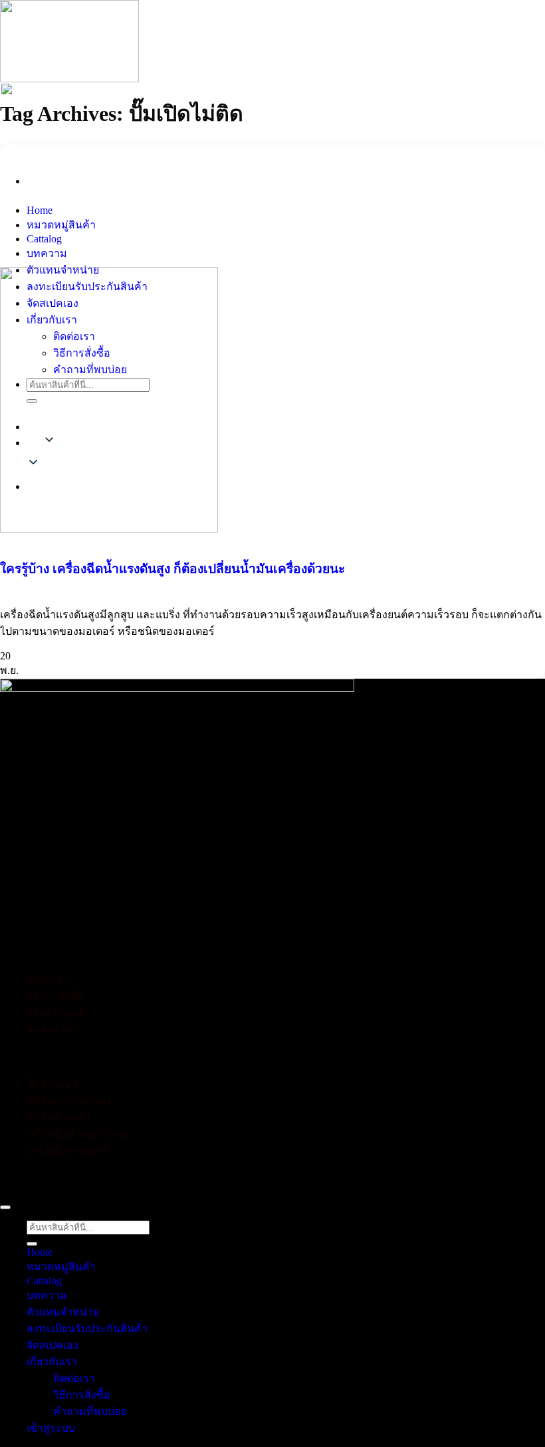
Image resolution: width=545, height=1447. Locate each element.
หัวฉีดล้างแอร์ (59, 1117)
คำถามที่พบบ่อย (90, 369)
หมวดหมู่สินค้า (61, 224)
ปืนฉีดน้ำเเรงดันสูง (69, 1100)
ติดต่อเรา (74, 336)
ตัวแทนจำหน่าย (63, 270)
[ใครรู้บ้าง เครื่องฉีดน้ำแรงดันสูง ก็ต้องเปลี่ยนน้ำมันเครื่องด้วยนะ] (109, 400)
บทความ (47, 253)
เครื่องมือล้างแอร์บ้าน (76, 1134)
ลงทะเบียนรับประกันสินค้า (87, 286)
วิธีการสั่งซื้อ (81, 353)
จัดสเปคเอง (52, 303)
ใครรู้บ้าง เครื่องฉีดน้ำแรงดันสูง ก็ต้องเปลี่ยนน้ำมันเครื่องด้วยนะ (172, 569)
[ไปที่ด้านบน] (5, 1207)
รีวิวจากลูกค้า (58, 1013)
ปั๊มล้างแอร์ (52, 1084)
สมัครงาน (49, 1029)
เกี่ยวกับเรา (52, 319)
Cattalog (44, 238)
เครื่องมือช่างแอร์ (67, 1150)
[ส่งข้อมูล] (32, 401)
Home (40, 210)
